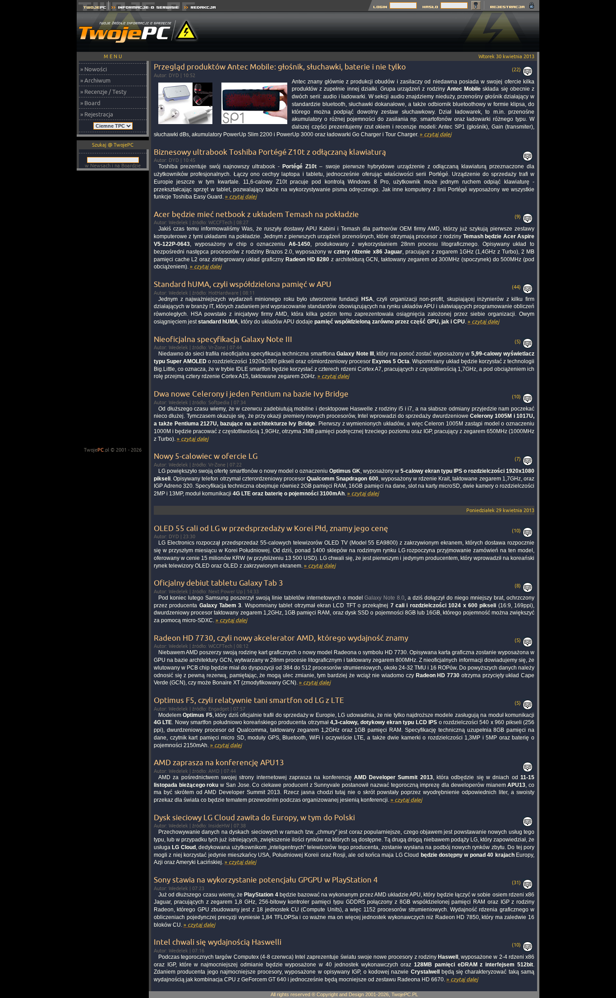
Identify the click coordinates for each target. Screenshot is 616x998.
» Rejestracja (96, 114)
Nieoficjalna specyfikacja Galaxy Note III (223, 339)
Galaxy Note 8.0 (384, 598)
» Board (90, 103)
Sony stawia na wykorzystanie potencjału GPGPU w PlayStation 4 (266, 879)
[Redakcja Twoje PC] (200, 8)
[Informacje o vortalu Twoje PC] (145, 8)
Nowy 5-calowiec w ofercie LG (205, 456)
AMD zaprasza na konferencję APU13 (219, 762)
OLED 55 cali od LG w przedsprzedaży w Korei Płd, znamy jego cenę (271, 528)
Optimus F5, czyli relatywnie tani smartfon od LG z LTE (249, 700)
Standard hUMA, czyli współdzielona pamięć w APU (242, 284)
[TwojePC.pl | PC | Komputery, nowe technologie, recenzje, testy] (93, 8)
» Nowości (93, 69)
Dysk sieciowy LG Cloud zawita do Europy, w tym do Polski (254, 817)
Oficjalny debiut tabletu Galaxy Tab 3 (218, 582)
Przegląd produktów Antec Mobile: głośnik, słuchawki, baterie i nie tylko (280, 66)
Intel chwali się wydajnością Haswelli (217, 942)
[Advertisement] (375, 31)
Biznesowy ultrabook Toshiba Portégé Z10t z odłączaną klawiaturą (270, 152)
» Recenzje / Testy (103, 91)
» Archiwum (95, 80)
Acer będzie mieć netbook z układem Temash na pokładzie (256, 214)
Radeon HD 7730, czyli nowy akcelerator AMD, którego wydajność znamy (281, 637)
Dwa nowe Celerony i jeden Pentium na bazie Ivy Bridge (251, 393)
